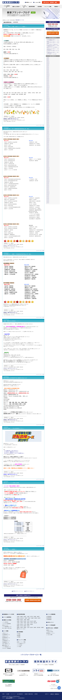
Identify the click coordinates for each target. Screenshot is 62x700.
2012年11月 (48, 180)
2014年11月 (48, 156)
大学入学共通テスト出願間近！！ (10, 549)
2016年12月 (48, 138)
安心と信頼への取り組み (7, 628)
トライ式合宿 (19, 645)
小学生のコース (5, 633)
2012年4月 (48, 187)
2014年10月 (48, 157)
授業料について (49, 630)
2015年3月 (48, 152)
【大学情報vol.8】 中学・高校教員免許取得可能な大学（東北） (16, 128)
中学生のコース (5, 636)
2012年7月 (48, 184)
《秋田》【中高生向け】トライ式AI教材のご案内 (52, 44)
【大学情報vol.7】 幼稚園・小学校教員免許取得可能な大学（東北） (17, 254)
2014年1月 (48, 166)
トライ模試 (19, 646)
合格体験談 (40, 6)
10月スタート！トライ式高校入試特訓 (11, 482)
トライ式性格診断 (51, 625)
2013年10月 (48, 169)
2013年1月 (48, 178)
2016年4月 (48, 146)
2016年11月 (48, 139)
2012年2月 (48, 189)
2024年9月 (48, 64)
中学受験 (18, 633)
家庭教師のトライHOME (8, 614)
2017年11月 (48, 134)
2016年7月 (48, 143)
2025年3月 (48, 58)
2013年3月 (48, 176)
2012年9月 (48, 182)
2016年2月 (48, 148)
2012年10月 (48, 181)
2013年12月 (48, 167)
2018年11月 (48, 126)
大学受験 (18, 636)
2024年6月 (48, 67)
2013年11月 (48, 168)
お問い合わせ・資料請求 (52, 627)
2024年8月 (48, 65)
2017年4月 (48, 136)
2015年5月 (48, 151)
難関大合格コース (5, 645)
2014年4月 (48, 163)
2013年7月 (48, 172)
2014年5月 (48, 162)
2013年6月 (48, 173)
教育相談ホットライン (50, 633)
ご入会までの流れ (49, 631)
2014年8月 (48, 159)
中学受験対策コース (6, 634)
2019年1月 (48, 124)
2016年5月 (48, 145)
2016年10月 (48, 140)
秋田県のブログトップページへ (18, 591)
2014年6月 (48, 161)
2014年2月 (48, 165)
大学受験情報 (48, 619)
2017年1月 (48, 137)
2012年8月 (48, 183)
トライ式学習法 (5, 622)
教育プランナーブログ (21, 628)
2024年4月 (48, 69)
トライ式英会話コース (6, 646)
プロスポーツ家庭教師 (6, 648)
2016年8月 (48, 142)
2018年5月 (48, 132)
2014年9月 (48, 158)
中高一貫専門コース (6, 643)
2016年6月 (48, 144)
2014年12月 (48, 155)
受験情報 (56, 6)
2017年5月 (48, 135)
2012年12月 (48, 179)
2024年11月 (48, 62)
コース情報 (23, 6)
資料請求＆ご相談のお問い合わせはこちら (10, 245)
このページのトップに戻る (40, 125)
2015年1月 (48, 154)
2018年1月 (48, 133)
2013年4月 (48, 175)
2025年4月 (48, 57)
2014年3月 (48, 164)
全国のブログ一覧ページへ (29, 591)
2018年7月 (48, 130)
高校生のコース (5, 639)
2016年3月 (48, 147)
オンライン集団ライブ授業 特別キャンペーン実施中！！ (15, 26)
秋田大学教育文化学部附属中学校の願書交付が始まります (15, 377)
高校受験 (18, 635)
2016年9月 (48, 141)
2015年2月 (48, 153)
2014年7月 (48, 160)
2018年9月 (48, 128)
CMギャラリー (50, 622)
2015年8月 (48, 150)
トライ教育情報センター (7, 626)
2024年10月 (48, 63)
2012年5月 (48, 186)
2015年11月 (48, 149)
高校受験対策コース (6, 637)
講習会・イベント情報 (21, 641)
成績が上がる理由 (15, 6)
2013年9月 (48, 170)
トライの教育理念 (7, 6)
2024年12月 (48, 61)
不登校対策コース (5, 642)
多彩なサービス (5, 625)
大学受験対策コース (6, 640)
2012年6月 (48, 185)
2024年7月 (48, 66)
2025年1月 (48, 60)
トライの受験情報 (51, 614)
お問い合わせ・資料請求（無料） (50, 2)
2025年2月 (48, 59)
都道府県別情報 (32, 6)
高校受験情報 (48, 617)
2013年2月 (48, 177)
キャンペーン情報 (48, 6)
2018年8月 (48, 129)
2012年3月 (48, 188)
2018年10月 (48, 127)
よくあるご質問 (49, 634)
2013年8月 (48, 171)
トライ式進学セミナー (21, 643)
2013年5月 (48, 174)
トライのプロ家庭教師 (6, 623)
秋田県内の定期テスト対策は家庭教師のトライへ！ (13, 428)
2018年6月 (48, 131)
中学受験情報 (48, 616)
